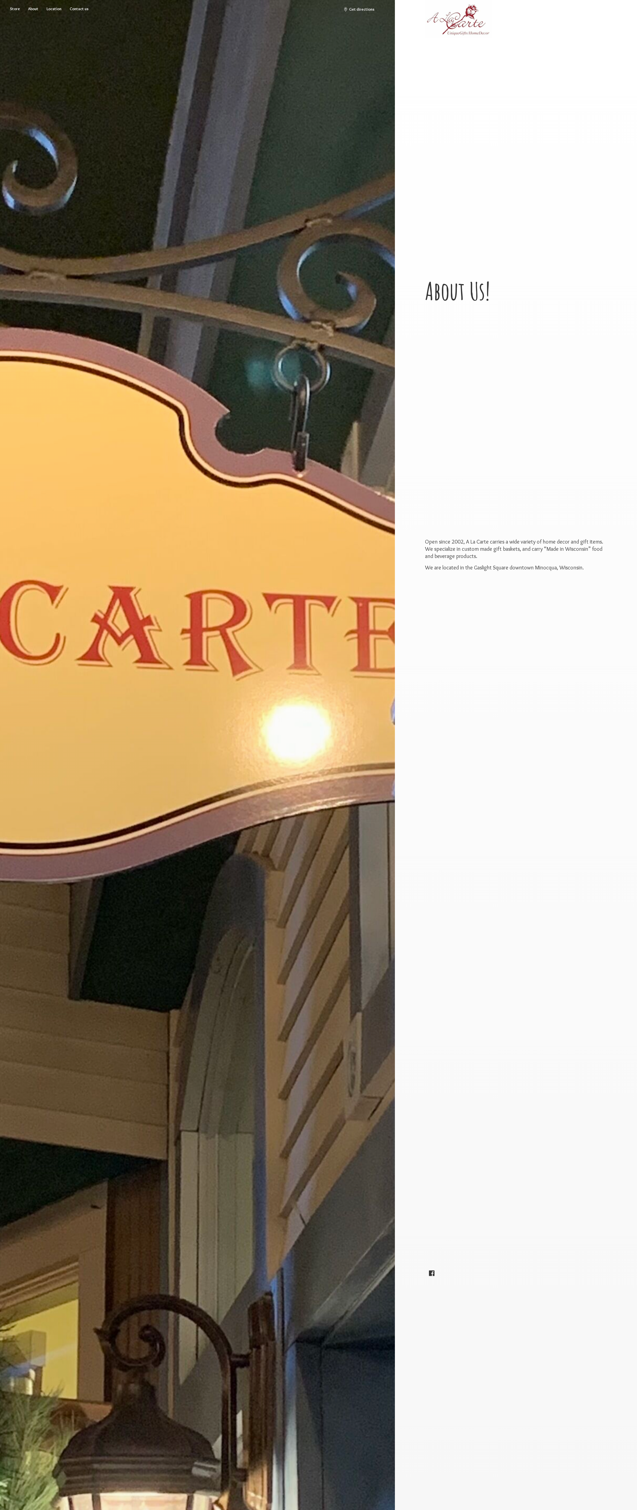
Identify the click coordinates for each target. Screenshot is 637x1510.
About (33, 8)
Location (54, 8)
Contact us (79, 8)
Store (15, 8)
